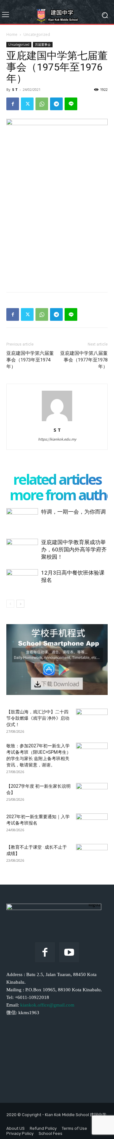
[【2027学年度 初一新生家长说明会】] (92, 794)
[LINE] (71, 104)
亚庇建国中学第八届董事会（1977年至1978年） (84, 359)
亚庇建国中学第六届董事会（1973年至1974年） (30, 359)
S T (15, 89)
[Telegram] (56, 104)
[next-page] (20, 604)
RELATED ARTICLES (57, 479)
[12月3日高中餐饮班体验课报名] (22, 580)
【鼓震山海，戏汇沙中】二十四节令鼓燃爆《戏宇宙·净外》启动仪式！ (37, 718)
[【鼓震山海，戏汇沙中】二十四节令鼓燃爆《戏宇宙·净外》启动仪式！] (92, 720)
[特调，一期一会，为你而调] (22, 519)
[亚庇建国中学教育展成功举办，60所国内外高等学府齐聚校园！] (22, 550)
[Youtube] (69, 952)
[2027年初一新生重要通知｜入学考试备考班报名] (92, 824)
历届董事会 (43, 44)
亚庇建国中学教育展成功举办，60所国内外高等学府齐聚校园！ (74, 549)
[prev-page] (10, 604)
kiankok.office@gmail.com (47, 1005)
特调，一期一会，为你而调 (73, 512)
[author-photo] (57, 421)
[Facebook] (12, 104)
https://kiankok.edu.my (57, 438)
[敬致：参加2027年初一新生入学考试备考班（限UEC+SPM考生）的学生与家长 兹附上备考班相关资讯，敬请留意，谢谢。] (92, 754)
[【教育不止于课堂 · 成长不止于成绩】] (92, 855)
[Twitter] (27, 104)
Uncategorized (36, 34)
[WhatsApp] (41, 104)
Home (11, 34)
